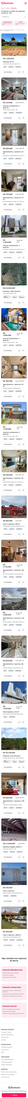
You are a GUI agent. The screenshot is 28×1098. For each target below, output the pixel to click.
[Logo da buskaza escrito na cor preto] (14, 1088)
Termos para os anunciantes (9, 1072)
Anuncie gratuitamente (7, 1059)
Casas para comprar (8, 975)
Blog (2, 1052)
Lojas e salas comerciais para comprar (13, 994)
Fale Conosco (5, 1049)
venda (7, 8)
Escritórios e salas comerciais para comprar (12, 991)
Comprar (3, 1032)
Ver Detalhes (8, 72)
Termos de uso (5, 1077)
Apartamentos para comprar (10, 973)
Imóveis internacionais (7, 1034)
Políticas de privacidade (7, 1074)
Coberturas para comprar (9, 977)
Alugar (9, 1032)
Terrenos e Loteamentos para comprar (13, 1013)
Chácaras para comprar (9, 1011)
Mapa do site (4, 1037)
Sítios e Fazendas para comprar (11, 1009)
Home (2, 8)
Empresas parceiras (6, 1062)
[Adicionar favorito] (23, 72)
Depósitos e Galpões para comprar (12, 996)
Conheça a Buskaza (6, 1047)
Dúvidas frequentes (6, 1064)
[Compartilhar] (19, 72)
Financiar (3, 1040)
